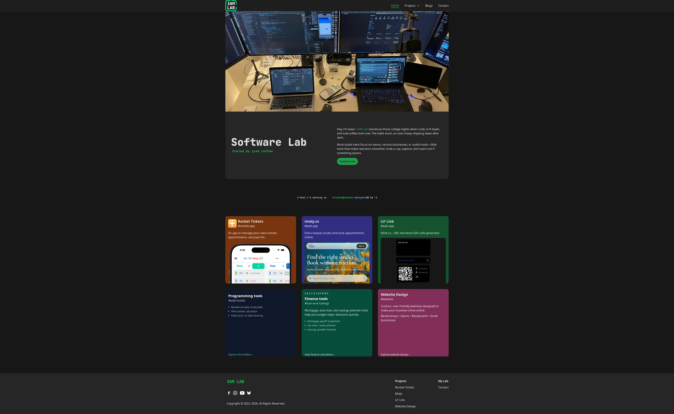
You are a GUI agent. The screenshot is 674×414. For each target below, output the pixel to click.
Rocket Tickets (404, 387)
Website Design (405, 406)
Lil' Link (400, 400)
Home (395, 5)
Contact (443, 6)
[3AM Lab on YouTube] (242, 393)
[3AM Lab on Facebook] (229, 393)
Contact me (347, 161)
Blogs (429, 6)
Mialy (398, 394)
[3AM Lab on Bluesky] (248, 393)
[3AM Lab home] (231, 5)
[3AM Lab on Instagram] (235, 393)
